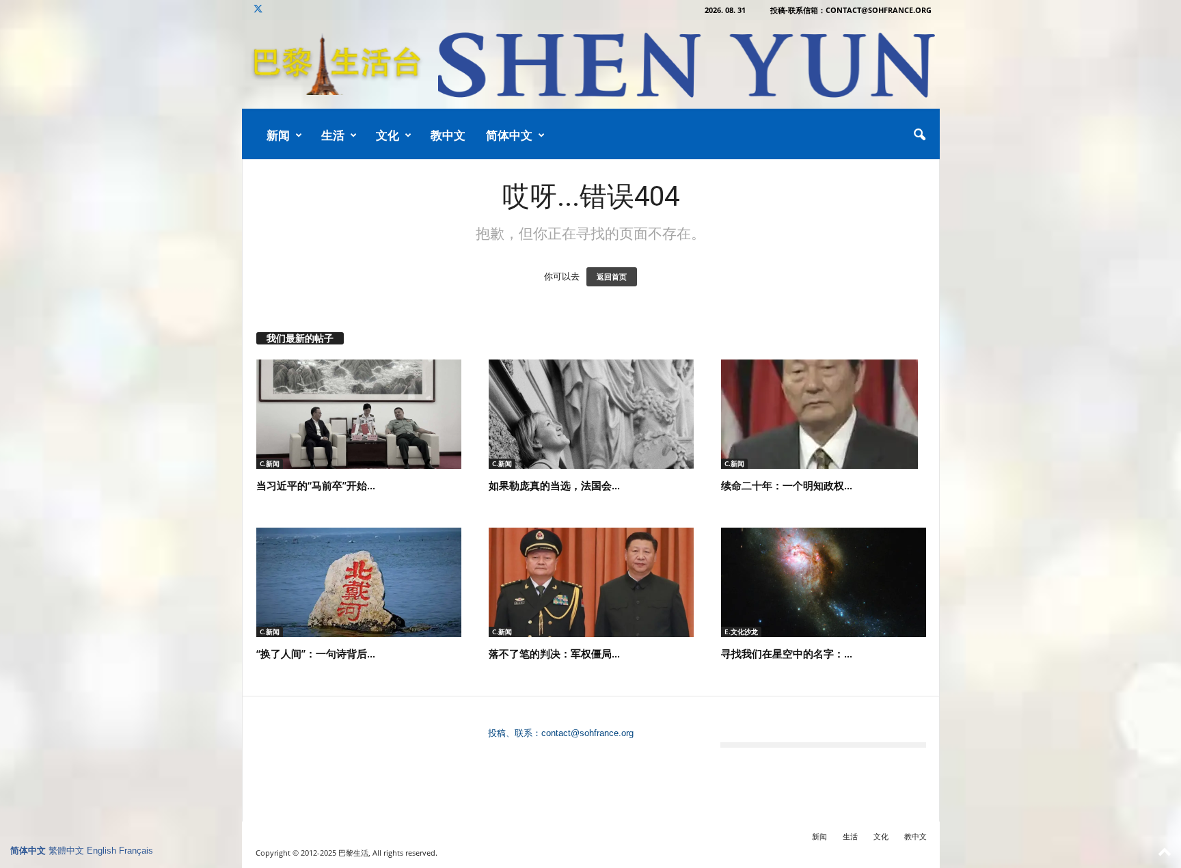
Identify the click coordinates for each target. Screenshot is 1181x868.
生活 (332, 135)
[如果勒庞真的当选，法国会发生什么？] (591, 414)
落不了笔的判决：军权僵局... (554, 653)
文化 (387, 135)
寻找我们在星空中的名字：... (786, 653)
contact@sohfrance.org (587, 733)
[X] (258, 10)
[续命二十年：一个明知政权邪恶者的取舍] (823, 414)
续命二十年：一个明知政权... (786, 485)
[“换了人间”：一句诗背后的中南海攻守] (358, 582)
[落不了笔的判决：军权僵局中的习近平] (591, 582)
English (101, 850)
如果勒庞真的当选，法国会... (554, 485)
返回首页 (612, 277)
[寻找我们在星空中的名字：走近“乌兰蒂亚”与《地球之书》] (823, 582)
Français (136, 850)
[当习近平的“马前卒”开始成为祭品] (358, 414)
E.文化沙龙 (741, 631)
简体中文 (509, 135)
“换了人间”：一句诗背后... (315, 653)
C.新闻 (270, 463)
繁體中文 (66, 850)
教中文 (448, 135)
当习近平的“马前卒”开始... (315, 485)
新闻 (278, 135)
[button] (919, 135)
